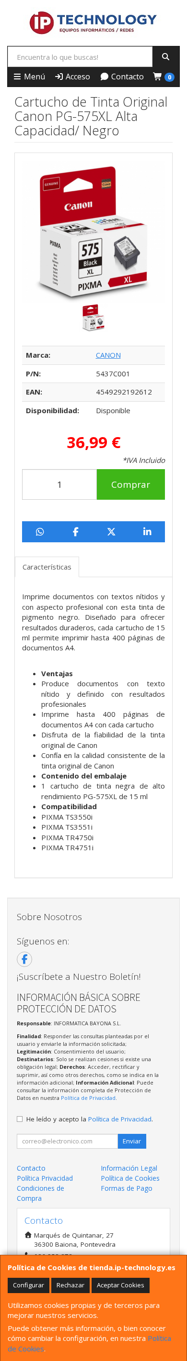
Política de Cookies (130, 1178)
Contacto (126, 76)
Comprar (130, 484)
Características (47, 566)
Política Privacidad (45, 1178)
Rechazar (70, 1285)
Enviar (132, 1141)
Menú (33, 76)
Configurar (28, 1285)
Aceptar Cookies (120, 1285)
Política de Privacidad (88, 1097)
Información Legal (129, 1168)
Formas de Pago (126, 1188)
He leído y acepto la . (89, 1119)
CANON (108, 355)
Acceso (77, 76)
